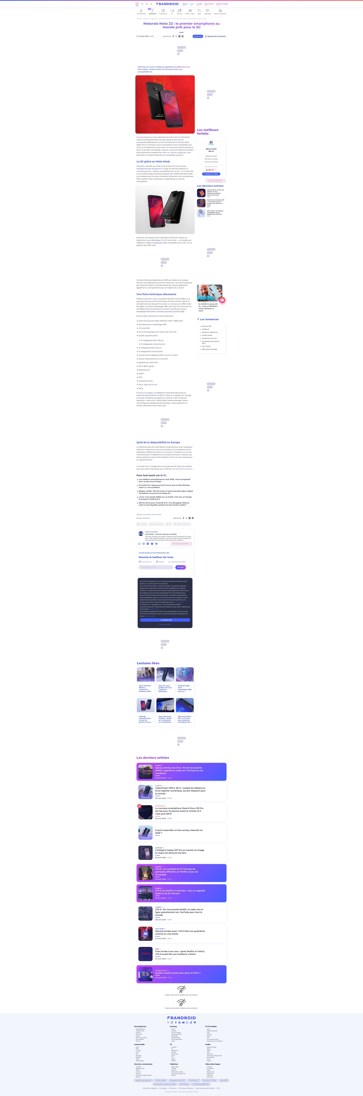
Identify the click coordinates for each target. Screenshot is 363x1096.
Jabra (208, 1050)
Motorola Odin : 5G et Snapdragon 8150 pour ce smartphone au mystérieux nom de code (185, 688)
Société (158, 786)
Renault (138, 1057)
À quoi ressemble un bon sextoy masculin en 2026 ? (179, 831)
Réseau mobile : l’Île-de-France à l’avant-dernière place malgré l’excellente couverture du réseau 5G (166, 492)
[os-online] (156, 544)
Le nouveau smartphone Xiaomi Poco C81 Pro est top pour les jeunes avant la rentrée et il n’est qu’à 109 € (179, 811)
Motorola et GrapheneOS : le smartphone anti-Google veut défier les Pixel (215, 202)
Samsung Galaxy (141, 1037)
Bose (208, 1049)
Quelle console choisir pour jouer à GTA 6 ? (178, 973)
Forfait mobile (222, 4)
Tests (192, 4)
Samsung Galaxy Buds (214, 1055)
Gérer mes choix (165, 624)
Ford (137, 1052)
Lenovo (172, 150)
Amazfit (138, 1067)
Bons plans (209, 4)
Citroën (138, 1050)
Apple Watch (140, 1068)
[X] (168, 1022)
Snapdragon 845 (144, 311)
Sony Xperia (140, 1039)
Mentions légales (150, 1088)
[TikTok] (191, 1022)
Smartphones (157, 524)
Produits (143, 524)
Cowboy (209, 1067)
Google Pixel (140, 1031)
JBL (208, 1052)
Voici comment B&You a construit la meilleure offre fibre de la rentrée (145, 688)
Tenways (210, 1075)
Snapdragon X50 (159, 243)
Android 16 (223, 1080)
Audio (208, 1044)
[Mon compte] (151, 4)
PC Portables (211, 1026)
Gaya (208, 1070)
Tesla (137, 1059)
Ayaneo (173, 1031)
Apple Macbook (212, 1031)
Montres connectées (143, 1064)
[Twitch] (187, 1022)
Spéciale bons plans (178, 562)
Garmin (138, 1072)
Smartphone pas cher (209, 338)
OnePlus (181, 150)
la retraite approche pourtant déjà (170, 311)
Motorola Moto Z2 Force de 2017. (150, 395)
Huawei (164, 150)
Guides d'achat (161, 970)
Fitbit (137, 1070)
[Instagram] (171, 1022)
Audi (137, 1047)
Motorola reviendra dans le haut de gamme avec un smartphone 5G (145, 719)
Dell (208, 1032)
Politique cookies (149, 616)
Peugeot (139, 1055)
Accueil (139, 18)
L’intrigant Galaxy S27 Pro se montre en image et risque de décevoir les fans (179, 851)
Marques (146, 18)
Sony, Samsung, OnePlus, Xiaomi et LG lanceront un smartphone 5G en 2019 (165, 719)
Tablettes (174, 1064)
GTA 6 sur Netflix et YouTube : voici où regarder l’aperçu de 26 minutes (180, 892)
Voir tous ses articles (180, 544)
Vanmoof (210, 1077)
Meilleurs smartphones (210, 332)
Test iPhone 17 (194, 1080)
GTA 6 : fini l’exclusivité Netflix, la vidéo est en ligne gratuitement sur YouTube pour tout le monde (179, 912)
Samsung (174, 1054)
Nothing (209, 1054)
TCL (172, 1057)
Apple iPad (174, 1067)
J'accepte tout (166, 620)
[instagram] (144, 544)
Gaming (173, 1026)
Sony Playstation (177, 1039)
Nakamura (210, 1073)
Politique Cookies (186, 1088)
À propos (163, 1088)
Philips (173, 1052)
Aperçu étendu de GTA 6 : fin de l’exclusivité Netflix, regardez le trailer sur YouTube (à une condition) (179, 770)
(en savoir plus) (179, 602)
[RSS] (179, 1022)
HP (208, 1037)
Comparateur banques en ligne (165, 1084)
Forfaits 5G (205, 329)
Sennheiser (210, 1057)
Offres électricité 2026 (209, 349)
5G (176, 137)
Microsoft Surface (213, 1039)
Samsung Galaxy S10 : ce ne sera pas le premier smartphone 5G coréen (184, 719)
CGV (218, 1088)
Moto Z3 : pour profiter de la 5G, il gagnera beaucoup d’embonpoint (165, 688)
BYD (137, 1049)
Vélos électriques (212, 1064)
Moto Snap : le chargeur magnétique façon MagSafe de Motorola (215, 212)
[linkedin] (148, 544)
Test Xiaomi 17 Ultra (209, 1080)
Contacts (172, 1088)
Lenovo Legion (176, 1032)
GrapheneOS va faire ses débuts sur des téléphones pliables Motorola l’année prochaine (215, 193)
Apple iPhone (140, 1029)
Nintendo (174, 1036)
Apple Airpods (211, 1047)
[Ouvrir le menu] (137, 4)
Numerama (188, 469)
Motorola (154, 18)
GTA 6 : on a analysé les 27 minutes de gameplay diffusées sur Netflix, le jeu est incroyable (176, 872)
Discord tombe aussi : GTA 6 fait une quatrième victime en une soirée (180, 932)
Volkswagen (140, 1061)
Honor (209, 1036)
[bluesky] (152, 544)
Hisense (173, 1047)
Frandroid (176, 469)
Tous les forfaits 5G (215, 181)
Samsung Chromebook (214, 1041)
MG (137, 1054)
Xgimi (173, 1059)
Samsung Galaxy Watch (144, 1075)
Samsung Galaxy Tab (178, 1073)
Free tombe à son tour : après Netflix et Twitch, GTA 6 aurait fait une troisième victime (180, 953)
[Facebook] (175, 1022)
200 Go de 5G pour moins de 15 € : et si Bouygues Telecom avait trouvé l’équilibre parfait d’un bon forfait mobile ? (164, 504)
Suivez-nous (198, 36)
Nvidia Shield (175, 1037)
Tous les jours (146, 562)
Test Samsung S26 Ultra (201, 1084)
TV (171, 1044)
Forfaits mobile (207, 335)
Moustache (210, 1072)
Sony (173, 1055)
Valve (173, 1041)
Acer (208, 1029)
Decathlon (210, 1068)
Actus (185, 4)
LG (172, 1049)
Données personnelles (204, 1088)
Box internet (206, 346)
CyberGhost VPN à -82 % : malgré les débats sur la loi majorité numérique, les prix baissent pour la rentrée (180, 791)
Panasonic (174, 1050)
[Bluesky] (194, 1022)
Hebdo (161, 562)
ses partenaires (154, 609)
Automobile (139, 1044)
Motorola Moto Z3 (183, 524)
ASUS (173, 1029)
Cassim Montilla (151, 532)
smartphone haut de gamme (149, 169)
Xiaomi (138, 1041)
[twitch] (139, 544)
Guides (199, 4)
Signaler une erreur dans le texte (149, 514)
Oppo (138, 1036)
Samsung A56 (206, 326)
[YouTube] (183, 1022)
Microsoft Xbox (176, 1034)
